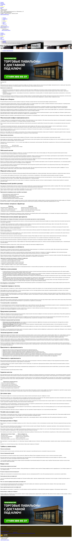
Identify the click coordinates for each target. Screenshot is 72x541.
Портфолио (2, 6)
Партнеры (15, 532)
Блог (1, 8)
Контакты (2, 3)
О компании (2, 4)
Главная (1, 2)
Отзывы (2, 7)
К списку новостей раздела (8, 50)
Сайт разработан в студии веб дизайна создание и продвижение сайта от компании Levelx (17, 533)
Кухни (1, 5)
